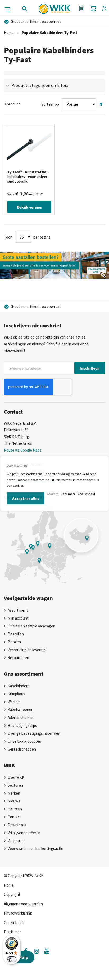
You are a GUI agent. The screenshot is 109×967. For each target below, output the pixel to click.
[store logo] (55, 7)
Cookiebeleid (86, 494)
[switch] (11, 959)
